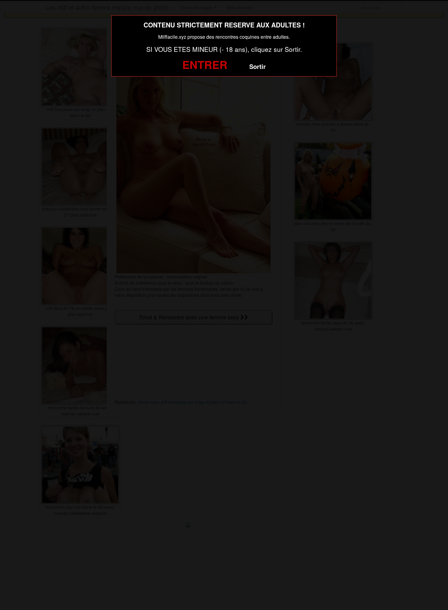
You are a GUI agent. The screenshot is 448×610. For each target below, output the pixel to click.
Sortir (257, 66)
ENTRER (204, 64)
